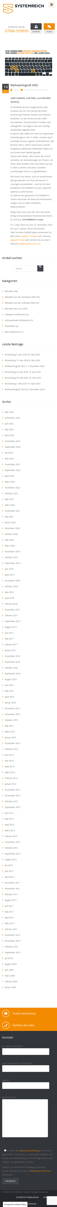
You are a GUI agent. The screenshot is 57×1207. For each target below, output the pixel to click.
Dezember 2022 (12, 487)
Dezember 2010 (12, 935)
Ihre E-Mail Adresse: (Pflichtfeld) (17, 1063)
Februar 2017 (11, 644)
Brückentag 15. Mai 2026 (16, 360)
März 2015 (10, 731)
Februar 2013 (11, 836)
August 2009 (11, 964)
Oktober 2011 (11, 894)
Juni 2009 (9, 969)
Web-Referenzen (13, 331)
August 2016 (11, 679)
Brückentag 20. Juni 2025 (16, 372)
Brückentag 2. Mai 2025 (16, 383)
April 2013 (9, 824)
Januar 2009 (10, 987)
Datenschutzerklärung (29, 1150)
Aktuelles (28, 90)
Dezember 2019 (12, 551)
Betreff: (5, 1080)
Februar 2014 (11, 778)
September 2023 (12, 470)
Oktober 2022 (11, 493)
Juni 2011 (9, 906)
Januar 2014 (10, 784)
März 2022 (10, 505)
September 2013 (12, 807)
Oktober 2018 (11, 586)
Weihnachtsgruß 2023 (24, 85)
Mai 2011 (9, 911)
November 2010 (12, 940)
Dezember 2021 (12, 510)
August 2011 (11, 900)
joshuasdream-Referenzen (17, 320)
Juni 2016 (9, 685)
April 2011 (9, 917)
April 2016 (9, 696)
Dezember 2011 (12, 882)
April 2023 (9, 476)
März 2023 (10, 481)
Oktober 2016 (11, 667)
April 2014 (9, 766)
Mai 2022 (9, 499)
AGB (45, 1197)
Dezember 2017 (12, 609)
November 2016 (12, 662)
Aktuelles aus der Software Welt (20, 302)
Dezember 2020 (12, 528)
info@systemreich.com (40, 1171)
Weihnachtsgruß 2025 (15, 366)
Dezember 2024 (12, 441)
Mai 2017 (9, 638)
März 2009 (10, 975)
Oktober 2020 (11, 534)
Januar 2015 (10, 737)
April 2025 (9, 435)
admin (16, 90)
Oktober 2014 (11, 749)
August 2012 (11, 859)
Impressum (31, 1204)
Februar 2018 (11, 603)
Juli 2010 (9, 958)
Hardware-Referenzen (15, 314)
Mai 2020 (9, 539)
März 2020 (10, 545)
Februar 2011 (11, 929)
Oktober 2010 (11, 946)
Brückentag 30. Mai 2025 (16, 377)
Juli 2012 (9, 865)
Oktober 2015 (11, 720)
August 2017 (11, 627)
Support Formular (29, 236)
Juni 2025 (9, 423)
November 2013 (12, 795)
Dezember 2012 (12, 842)
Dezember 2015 (12, 708)
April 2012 (9, 877)
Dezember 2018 (12, 580)
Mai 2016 (9, 691)
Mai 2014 (9, 760)
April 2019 (9, 574)
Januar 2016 (10, 702)
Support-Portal (17, 240)
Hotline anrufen (23, 1025)
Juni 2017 (9, 632)
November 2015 (12, 714)
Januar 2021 (10, 522)
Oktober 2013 (11, 801)
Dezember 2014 (12, 743)
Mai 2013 (9, 818)
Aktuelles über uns (40, 90)
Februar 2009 (11, 981)
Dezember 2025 (12, 417)
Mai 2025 (9, 429)
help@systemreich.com (29, 243)
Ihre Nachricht (8, 1097)
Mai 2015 (9, 725)
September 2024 (12, 447)
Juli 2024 (9, 452)
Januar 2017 (10, 650)
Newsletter (10, 326)
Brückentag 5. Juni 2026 (16, 354)
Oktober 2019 (11, 557)
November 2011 (12, 888)
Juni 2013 (9, 813)
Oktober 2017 (11, 615)
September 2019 (12, 563)
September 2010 (12, 952)
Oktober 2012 (11, 847)
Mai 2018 (9, 592)
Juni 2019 (9, 569)
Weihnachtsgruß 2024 (15, 389)
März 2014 (10, 772)
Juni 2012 (9, 871)
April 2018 (9, 598)
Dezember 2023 (12, 464)
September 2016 (12, 673)
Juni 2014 (9, 754)
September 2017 (12, 621)
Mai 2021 (9, 516)
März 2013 (10, 830)
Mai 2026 (9, 412)
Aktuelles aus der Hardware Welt (20, 297)
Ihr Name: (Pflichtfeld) (12, 1046)
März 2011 (10, 923)
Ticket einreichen (24, 1013)
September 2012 (12, 853)
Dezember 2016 (12, 656)
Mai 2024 (9, 458)
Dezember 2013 (12, 789)
